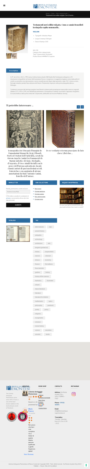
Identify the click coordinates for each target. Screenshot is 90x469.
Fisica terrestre (39, 268)
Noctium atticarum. (65, 150)
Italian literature (40, 289)
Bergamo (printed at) (41, 247)
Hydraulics (38, 281)
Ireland (37, 285)
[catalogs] (18, 226)
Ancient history (39, 231)
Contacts (41, 403)
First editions (49, 264)
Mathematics (39, 301)
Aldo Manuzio (39, 227)
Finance (37, 264)
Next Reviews (28, 454)
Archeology (38, 239)
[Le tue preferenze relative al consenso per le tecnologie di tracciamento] (86, 465)
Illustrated (49, 54)
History (48, 272)
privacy (8, 198)
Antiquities (38, 235)
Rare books (38, 188)
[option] (25, 132)
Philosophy (38, 305)
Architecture (38, 243)
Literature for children (41, 297)
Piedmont (50, 305)
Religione (38, 314)
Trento (48, 334)
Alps (50, 227)
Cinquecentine (41, 54)
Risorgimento (39, 318)
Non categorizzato (62, 13)
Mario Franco (31, 410)
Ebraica (37, 260)
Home (48, 13)
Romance (38, 322)
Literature (38, 293)
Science (37, 330)
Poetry (37, 309)
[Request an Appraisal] (72, 189)
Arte (49, 243)
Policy (46, 309)
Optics (50, 301)
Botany (37, 252)
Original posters (39, 194)
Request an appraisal (44, 397)
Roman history (39, 326)
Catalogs (41, 395)
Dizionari (48, 256)
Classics (37, 256)
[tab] (13, 70)
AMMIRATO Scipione (48, 56)
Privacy (40, 405)
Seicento (37, 334)
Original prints (39, 199)
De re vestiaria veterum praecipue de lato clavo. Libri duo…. (25, 151)
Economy (48, 260)
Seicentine (48, 330)
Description (13, 71)
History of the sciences (42, 276)
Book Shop (42, 400)
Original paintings (40, 191)
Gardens (37, 272)
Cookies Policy (43, 408)
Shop (52, 13)
